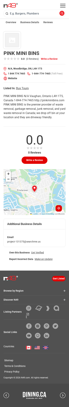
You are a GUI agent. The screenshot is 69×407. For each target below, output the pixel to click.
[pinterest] (46, 326)
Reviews (48, 22)
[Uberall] (40, 308)
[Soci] (27, 315)
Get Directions (59, 208)
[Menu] (62, 5)
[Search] (61, 13)
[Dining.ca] (34, 395)
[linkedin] (46, 335)
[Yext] (30, 308)
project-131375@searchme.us (24, 241)
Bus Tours (22, 88)
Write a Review (49, 58)
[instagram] (37, 326)
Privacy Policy (11, 371)
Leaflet (35, 214)
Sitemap (8, 360)
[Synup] (49, 308)
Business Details (29, 22)
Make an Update (44, 259)
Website (12, 78)
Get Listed (59, 278)
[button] (34, 188)
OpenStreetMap (47, 214)
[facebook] (28, 326)
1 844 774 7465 (16, 73)
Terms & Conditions (14, 366)
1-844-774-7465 (41, 73)
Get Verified (37, 252)
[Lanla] (57, 308)
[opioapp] (37, 335)
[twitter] (55, 326)
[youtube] (28, 335)
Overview (11, 22)
